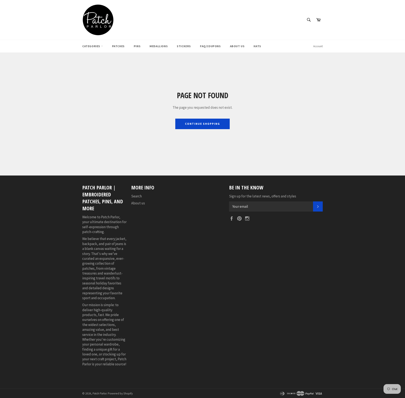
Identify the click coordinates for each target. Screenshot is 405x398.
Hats (257, 46)
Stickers (184, 46)
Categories (91, 46)
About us (138, 203)
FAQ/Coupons (210, 46)
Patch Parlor (100, 393)
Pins (137, 46)
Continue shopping (202, 124)
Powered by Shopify (120, 393)
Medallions (159, 46)
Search (136, 196)
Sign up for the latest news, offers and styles (262, 196)
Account (318, 46)
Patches (118, 46)
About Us (237, 46)
